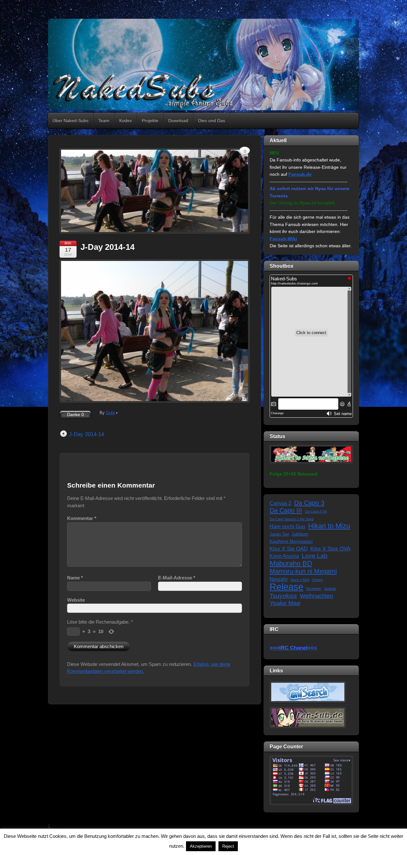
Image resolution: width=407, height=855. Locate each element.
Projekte (150, 120)
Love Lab (315, 555)
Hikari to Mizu (329, 526)
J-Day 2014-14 (107, 247)
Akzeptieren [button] (201, 846)
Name (75, 577)
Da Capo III (286, 510)
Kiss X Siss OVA (330, 549)
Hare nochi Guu (287, 526)
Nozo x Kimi (300, 580)
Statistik (330, 589)
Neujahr (279, 579)
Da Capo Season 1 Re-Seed (292, 519)
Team (103, 120)
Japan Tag (279, 534)
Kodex (125, 120)
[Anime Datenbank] (308, 691)
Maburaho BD (291, 563)
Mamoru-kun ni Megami (303, 571)
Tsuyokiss (283, 595)
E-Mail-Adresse (176, 577)
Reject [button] (228, 846)
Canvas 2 (280, 503)
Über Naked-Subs (70, 120)
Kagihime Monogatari (291, 541)
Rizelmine (313, 589)
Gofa (110, 412)
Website (76, 600)
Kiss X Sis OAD (288, 549)
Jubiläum (300, 534)
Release (286, 587)
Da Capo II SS (316, 511)
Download (178, 120)
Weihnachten (316, 596)
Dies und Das (211, 120)
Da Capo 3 (309, 502)
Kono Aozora (284, 556)
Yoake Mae (285, 603)
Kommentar (81, 518)
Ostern (317, 580)
